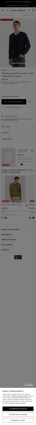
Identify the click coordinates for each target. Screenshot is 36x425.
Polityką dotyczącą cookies (20, 396)
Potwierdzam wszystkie (18, 409)
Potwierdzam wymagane (18, 414)
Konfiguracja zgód (18, 420)
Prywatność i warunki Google (17, 403)
